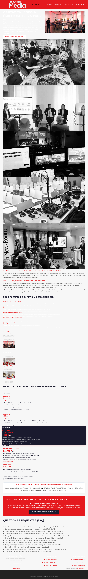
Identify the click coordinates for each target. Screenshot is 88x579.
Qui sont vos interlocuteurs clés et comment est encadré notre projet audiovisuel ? (31, 540)
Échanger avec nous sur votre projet (44, 511)
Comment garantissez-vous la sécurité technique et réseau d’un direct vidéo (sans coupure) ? (34, 533)
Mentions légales (33, 576)
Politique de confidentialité (79, 565)
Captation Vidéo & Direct (51, 559)
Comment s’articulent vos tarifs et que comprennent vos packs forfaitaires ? (28, 551)
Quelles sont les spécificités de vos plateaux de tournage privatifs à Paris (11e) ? (30, 529)
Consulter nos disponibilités (14, 37)
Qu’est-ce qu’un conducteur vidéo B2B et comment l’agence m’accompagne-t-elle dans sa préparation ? (37, 527)
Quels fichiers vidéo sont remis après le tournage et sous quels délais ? (27, 547)
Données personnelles (41, 576)
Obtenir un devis (48, 576)
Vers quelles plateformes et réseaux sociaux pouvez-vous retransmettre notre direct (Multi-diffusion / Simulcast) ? (40, 536)
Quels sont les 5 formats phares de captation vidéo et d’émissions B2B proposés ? (30, 542)
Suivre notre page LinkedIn (79, 559)
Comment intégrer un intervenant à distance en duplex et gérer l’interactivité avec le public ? (34, 538)
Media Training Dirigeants (51, 565)
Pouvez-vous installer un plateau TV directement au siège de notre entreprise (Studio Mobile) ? (34, 531)
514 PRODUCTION (81, 568)
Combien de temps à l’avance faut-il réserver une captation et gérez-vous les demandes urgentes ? (36, 549)
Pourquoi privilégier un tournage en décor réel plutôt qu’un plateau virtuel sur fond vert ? (33, 545)
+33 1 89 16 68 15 (17, 565)
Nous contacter (16, 568)
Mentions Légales (81, 562)
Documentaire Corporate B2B (50, 562)
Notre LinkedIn (55, 576)
